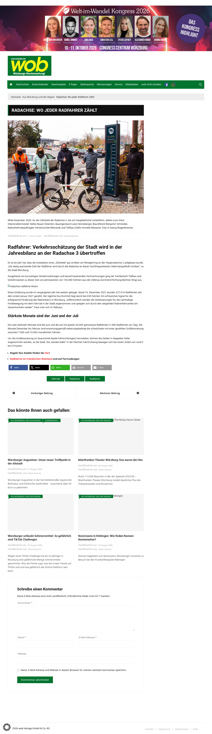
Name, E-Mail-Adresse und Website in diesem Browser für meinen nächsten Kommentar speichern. (73, 670)
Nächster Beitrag (110, 393)
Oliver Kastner (34, 473)
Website (22, 653)
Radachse (75, 378)
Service (118, 84)
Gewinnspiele (58, 84)
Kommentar (25, 602)
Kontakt (43, 3)
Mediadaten (13, 3)
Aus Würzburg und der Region (25, 420)
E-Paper (73, 84)
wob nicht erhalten (29, 3)
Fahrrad (55, 378)
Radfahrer (95, 378)
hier (46, 352)
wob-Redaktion (71, 236)
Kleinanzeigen (104, 84)
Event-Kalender (40, 84)
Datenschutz (181, 729)
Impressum (53, 3)
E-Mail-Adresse (88, 637)
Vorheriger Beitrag (42, 393)
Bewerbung (66, 3)
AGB (195, 729)
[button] (200, 84)
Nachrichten (22, 84)
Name (22, 637)
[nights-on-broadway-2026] (106, 28)
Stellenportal (87, 84)
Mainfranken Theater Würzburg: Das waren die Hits (110, 460)
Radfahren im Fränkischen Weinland (31, 358)
